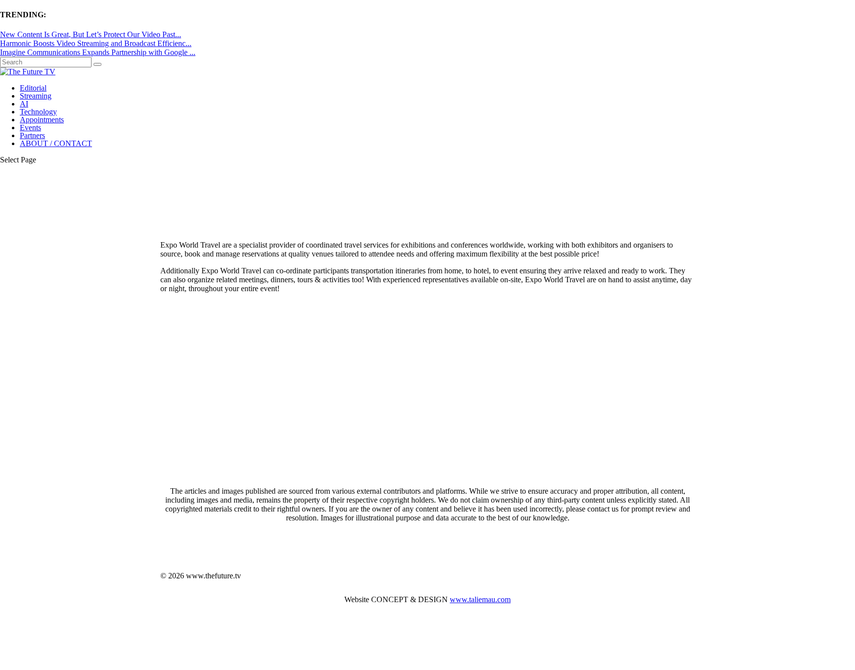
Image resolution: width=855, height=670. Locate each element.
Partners (32, 135)
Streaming (35, 96)
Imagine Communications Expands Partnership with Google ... (97, 52)
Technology (38, 111)
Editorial (33, 88)
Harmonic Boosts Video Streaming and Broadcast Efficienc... (95, 43)
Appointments (42, 119)
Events (30, 127)
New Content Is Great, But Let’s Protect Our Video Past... (90, 34)
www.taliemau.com (480, 599)
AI (24, 104)
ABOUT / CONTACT (56, 143)
